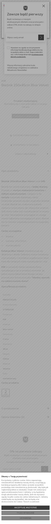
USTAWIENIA (25, 518)
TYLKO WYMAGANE (25, 513)
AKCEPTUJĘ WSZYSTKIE (25, 508)
